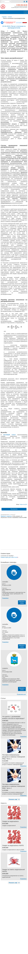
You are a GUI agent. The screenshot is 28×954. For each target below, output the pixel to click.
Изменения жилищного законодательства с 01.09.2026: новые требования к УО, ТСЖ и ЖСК (13, 594)
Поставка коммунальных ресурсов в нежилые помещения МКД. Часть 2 (13, 786)
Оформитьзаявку (22, 602)
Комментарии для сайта (9, 557)
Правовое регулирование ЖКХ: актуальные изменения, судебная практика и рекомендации (11, 680)
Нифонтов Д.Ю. (23, 504)
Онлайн (5, 582)
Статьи (10, 16)
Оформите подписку (6, 516)
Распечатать (14, 509)
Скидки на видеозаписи (10, 821)
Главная (4, 16)
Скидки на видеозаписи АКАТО (13, 845)
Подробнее (5, 598)
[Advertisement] (14, 534)
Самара (5, 668)
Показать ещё (13, 799)
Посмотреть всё (21, 694)
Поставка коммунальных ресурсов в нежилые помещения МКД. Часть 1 (13, 757)
